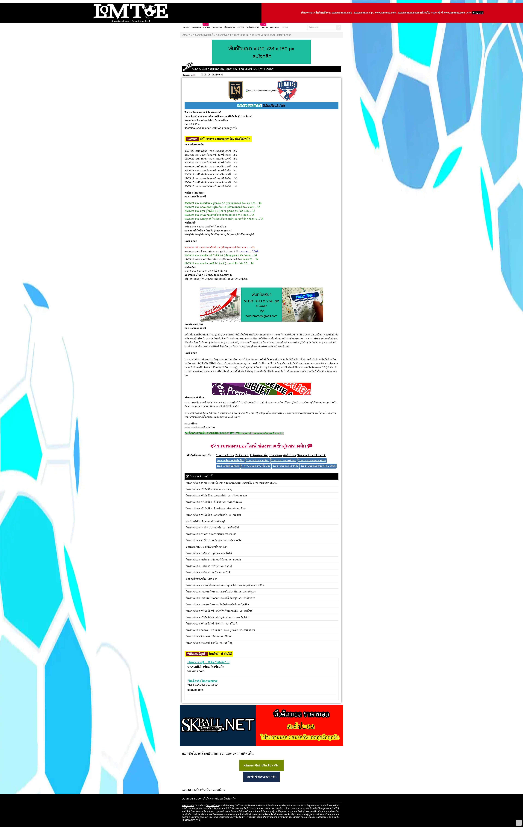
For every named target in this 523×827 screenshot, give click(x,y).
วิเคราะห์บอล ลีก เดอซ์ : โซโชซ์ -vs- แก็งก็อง (131, 21)
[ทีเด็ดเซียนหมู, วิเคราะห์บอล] (261, 389)
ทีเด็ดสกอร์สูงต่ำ (197, 653)
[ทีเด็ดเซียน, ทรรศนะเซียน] (302, 305)
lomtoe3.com (188, 805)
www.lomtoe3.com (454, 12)
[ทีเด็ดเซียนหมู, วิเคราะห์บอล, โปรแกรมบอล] (261, 726)
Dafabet (192, 138)
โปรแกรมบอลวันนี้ (221, 808)
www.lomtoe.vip (363, 12)
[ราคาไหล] (220, 305)
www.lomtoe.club (342, 12)
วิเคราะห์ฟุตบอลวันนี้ (203, 35)
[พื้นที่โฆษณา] (261, 305)
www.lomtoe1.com (385, 12)
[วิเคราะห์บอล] (261, 52)
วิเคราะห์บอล (212, 805)
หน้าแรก (186, 35)
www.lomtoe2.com (408, 12)
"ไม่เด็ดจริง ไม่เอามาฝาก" (202, 680)
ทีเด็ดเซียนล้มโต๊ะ (249, 105)
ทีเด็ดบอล (264, 811)
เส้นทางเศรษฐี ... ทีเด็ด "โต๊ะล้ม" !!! (208, 662)
